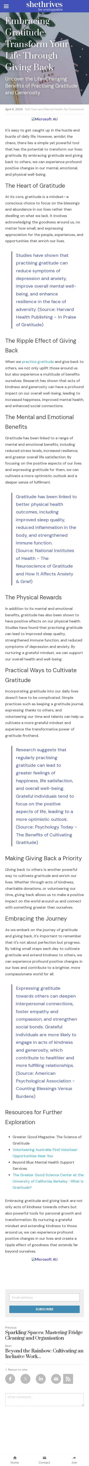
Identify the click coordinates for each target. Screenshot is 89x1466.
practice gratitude (38, 361)
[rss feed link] (68, 1379)
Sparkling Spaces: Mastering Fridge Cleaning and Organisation (44, 1335)
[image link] (44, 6)
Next (8, 1346)
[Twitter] (25, 1379)
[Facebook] (10, 1379)
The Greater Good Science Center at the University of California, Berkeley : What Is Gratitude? (49, 1181)
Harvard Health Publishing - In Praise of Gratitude (46, 317)
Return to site (17, 1369)
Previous (11, 1327)
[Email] (56, 1379)
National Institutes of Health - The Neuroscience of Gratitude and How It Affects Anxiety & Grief (45, 566)
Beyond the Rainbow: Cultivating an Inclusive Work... (44, 1354)
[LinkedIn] (41, 1379)
